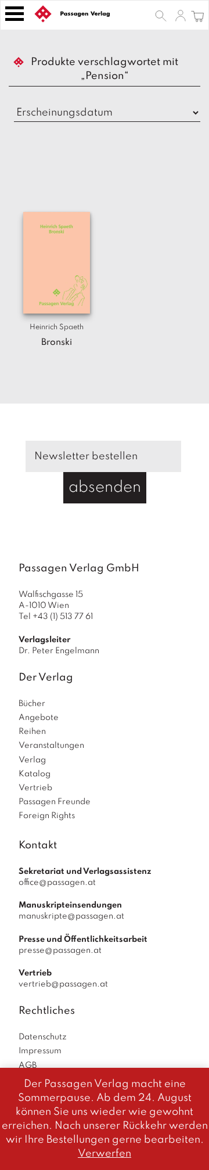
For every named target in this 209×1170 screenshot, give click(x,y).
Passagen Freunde (55, 802)
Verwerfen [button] (104, 1154)
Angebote (39, 718)
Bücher (32, 704)
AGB (28, 1065)
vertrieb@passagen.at (63, 984)
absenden (105, 487)
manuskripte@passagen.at (71, 916)
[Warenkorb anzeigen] (197, 15)
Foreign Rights (47, 816)
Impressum (40, 1051)
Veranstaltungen (51, 745)
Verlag (32, 760)
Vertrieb (35, 788)
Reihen (32, 732)
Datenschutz (43, 1037)
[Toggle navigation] (14, 14)
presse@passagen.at (60, 950)
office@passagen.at (57, 883)
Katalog (35, 774)
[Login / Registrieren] (180, 15)
